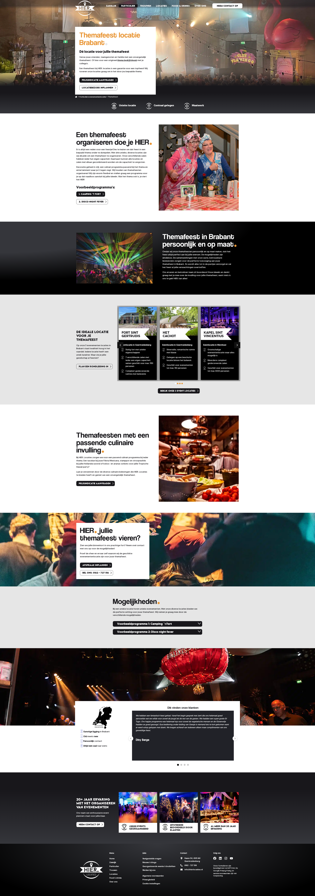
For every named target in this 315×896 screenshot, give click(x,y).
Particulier (128, 6)
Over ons (200, 6)
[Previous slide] (130, 738)
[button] (237, 345)
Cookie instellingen (151, 883)
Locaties (161, 6)
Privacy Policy (225, 871)
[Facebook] (214, 858)
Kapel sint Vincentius (214, 334)
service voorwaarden (221, 873)
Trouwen (145, 6)
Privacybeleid (148, 879)
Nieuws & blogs (149, 862)
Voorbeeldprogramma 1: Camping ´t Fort (144, 624)
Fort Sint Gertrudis (131, 334)
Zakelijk (111, 6)
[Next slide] (235, 738)
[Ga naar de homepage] (85, 8)
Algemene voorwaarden (153, 876)
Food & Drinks (181, 6)
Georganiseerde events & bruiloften (158, 866)
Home (76, 97)
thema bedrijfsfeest (127, 60)
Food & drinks (115, 878)
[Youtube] (231, 858)
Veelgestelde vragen (151, 858)
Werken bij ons (149, 870)
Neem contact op (227, 6)
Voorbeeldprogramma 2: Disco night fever (145, 632)
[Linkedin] (220, 858)
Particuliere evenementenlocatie (92, 97)
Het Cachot (169, 334)
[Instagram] (225, 858)
